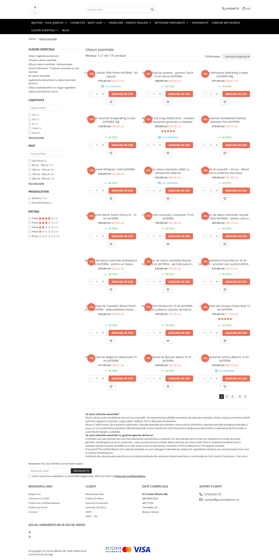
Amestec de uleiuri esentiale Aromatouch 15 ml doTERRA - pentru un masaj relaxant (111, 262)
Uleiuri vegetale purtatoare (43, 56)
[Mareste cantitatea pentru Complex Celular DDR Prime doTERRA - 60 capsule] (103, 94)
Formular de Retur (95, 507)
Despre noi (34, 494)
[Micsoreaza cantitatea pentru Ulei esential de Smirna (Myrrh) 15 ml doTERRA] (204, 378)
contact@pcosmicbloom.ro (221, 499)
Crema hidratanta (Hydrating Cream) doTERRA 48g (225, 74)
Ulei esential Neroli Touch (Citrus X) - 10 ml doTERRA (111, 216)
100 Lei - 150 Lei (40, 169)
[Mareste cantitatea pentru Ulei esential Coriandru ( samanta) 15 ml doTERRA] (160, 236)
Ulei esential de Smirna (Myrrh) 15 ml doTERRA (225, 358)
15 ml (35, 128)
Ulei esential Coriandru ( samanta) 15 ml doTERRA (168, 216)
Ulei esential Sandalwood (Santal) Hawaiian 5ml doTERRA (225, 120)
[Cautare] (152, 9)
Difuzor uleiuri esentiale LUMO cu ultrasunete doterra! (167, 171)
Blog (65, 30)
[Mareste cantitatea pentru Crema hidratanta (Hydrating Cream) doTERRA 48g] (217, 94)
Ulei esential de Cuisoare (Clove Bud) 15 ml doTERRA (225, 307)
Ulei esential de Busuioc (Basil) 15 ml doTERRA (168, 358)
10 (33, 119)
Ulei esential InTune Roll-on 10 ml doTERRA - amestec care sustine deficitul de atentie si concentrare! (225, 262)
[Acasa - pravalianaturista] (47, 9)
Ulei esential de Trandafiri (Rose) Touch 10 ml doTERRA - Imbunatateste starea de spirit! (110, 307)
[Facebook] (29, 532)
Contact (32, 512)
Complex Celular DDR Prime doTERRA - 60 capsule (110, 74)
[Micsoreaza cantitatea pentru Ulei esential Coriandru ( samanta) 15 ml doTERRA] (148, 236)
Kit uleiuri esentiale (39, 75)
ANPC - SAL (91, 516)
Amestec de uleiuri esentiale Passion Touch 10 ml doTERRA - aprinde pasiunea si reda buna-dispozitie (168, 262)
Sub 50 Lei (37, 160)
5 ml (34, 133)
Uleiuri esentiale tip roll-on (43, 91)
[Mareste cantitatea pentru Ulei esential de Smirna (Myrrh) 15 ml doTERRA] (217, 378)
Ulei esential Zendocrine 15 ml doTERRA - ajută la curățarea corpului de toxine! (168, 307)
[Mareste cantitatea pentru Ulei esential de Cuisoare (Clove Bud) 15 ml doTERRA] (217, 333)
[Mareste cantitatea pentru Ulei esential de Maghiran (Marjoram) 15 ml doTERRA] (103, 378)
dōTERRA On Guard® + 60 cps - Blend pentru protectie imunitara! (225, 171)
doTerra (36, 198)
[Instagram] (29, 537)
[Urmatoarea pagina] (245, 396)
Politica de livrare (38, 507)
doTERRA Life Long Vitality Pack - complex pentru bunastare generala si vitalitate (168, 120)
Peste (35, 218)
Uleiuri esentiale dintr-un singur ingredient (52, 87)
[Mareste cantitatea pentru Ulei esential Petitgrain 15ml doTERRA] (103, 191)
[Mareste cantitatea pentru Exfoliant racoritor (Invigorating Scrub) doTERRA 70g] (103, 145)
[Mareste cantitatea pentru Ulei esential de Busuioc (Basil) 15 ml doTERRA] (160, 378)
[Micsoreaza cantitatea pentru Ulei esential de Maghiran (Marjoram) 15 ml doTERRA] (91, 378)
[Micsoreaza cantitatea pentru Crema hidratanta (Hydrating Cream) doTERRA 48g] (204, 94)
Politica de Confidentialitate (129, 476)
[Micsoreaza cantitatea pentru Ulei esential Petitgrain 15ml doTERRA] (91, 191)
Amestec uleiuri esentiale (42, 60)
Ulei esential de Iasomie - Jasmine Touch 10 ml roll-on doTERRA (168, 74)
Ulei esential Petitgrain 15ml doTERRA (111, 169)
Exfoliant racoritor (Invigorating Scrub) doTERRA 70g (111, 120)
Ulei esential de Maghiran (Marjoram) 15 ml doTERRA (111, 358)
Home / (33, 39)
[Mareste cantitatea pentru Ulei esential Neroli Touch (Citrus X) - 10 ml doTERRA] (103, 236)
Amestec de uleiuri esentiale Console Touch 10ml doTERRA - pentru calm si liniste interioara (225, 216)
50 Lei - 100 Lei (40, 165)
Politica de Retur (94, 498)
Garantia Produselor (96, 503)
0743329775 (212, 494)
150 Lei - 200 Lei (40, 174)
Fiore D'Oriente (40, 202)
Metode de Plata (94, 494)
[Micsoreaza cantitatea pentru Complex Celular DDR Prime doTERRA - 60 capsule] (91, 94)
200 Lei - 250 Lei (40, 178)
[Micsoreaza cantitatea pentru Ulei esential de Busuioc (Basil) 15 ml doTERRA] (148, 378)
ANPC (88, 512)
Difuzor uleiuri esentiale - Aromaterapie (50, 64)
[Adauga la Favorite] (111, 102)
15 (33, 115)
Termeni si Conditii (38, 498)
